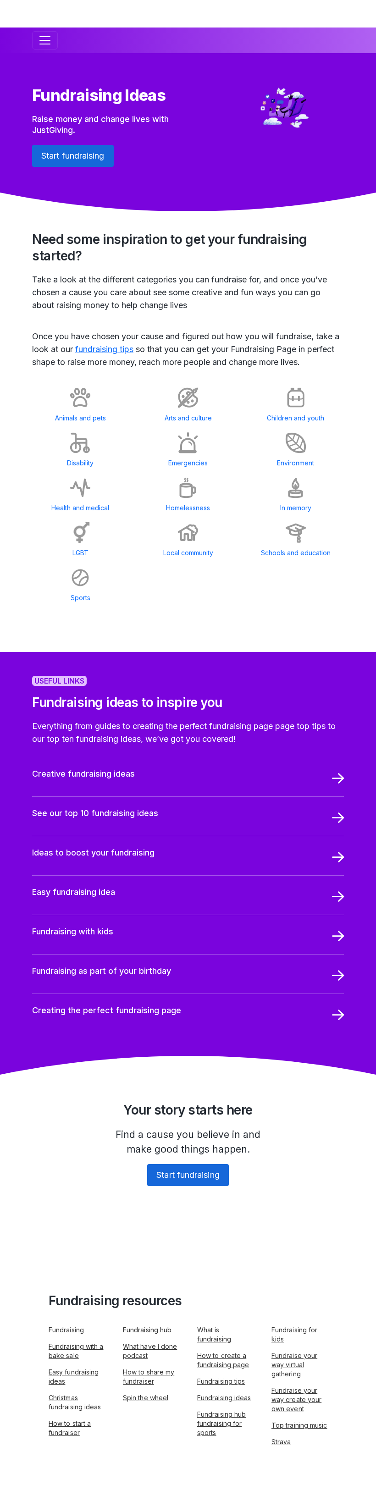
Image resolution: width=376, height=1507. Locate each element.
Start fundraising (73, 155)
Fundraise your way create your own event (296, 1399)
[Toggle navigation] (45, 40)
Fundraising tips (221, 1381)
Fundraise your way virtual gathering (294, 1365)
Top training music (299, 1425)
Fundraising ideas (224, 1398)
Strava (281, 1442)
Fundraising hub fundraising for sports (221, 1423)
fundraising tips (104, 349)
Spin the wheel (145, 1398)
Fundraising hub (147, 1330)
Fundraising (66, 1330)
